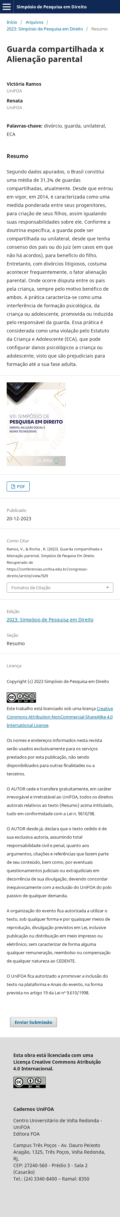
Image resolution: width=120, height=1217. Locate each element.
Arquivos (34, 22)
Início (12, 22)
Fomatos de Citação (31, 588)
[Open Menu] (6, 6)
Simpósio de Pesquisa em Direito (52, 7)
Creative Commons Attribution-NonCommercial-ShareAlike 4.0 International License (60, 716)
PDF (20, 486)
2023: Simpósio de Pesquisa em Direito (45, 29)
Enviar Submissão (33, 1022)
